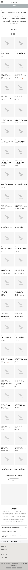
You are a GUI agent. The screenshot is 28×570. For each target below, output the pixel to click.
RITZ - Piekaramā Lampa (6, 227)
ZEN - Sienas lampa (5, 448)
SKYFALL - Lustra (19, 227)
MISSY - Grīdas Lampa (20, 98)
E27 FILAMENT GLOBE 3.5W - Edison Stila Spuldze (20, 383)
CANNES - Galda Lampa (6, 120)
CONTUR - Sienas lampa (6, 469)
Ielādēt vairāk (14, 480)
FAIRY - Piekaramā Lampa (7, 206)
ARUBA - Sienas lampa (6, 98)
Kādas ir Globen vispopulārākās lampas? (11, 527)
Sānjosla (25, 34)
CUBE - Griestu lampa (20, 469)
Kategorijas (13, 29)
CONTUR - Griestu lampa (20, 448)
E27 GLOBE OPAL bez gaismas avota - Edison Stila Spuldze (6, 383)
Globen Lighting (4, 52)
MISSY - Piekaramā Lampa (21, 206)
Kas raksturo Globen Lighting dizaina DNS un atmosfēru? (12, 536)
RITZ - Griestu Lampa (19, 141)
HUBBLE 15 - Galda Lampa (7, 141)
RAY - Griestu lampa (19, 428)
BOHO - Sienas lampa (20, 53)
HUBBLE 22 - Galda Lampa (21, 120)
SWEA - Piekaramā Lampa (21, 184)
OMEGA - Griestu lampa (6, 428)
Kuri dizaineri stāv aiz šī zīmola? (9, 531)
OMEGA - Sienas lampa (20, 405)
